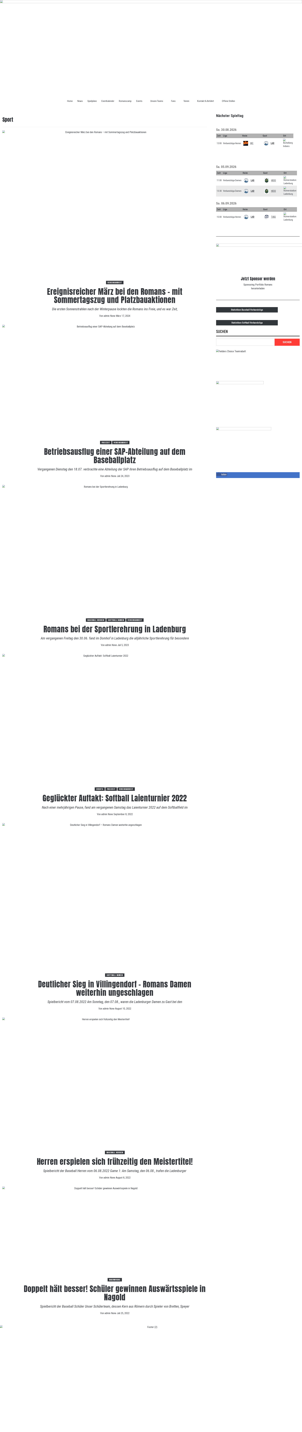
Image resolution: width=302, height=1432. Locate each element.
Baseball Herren (95, 620)
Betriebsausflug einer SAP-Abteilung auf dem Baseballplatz (114, 456)
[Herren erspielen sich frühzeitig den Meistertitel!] (104, 1086)
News (80, 101)
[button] (221, 474)
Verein (186, 101)
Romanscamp (125, 101)
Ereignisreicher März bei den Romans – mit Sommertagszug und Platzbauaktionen (114, 296)
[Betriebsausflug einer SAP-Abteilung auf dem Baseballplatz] (104, 384)
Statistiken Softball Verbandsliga (247, 322)
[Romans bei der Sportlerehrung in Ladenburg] (104, 553)
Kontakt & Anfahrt (205, 101)
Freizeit (106, 442)
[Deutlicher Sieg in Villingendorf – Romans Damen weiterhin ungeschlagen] (104, 900)
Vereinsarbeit (115, 282)
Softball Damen (116, 620)
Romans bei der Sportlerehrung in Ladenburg (114, 629)
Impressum (8, 1423)
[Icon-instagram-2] (296, 1425)
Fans (173, 101)
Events (139, 101)
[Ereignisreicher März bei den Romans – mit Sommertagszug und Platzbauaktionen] (104, 207)
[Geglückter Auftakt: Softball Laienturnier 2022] (104, 722)
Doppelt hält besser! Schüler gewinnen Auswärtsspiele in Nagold (115, 1293)
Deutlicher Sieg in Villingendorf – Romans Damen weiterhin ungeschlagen (114, 988)
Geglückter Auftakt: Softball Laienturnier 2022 (115, 798)
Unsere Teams (156, 101)
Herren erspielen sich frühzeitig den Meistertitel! (115, 1161)
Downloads (53, 1423)
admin (107, 315)
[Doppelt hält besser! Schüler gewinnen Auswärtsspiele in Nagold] (104, 1234)
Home (70, 101)
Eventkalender (107, 101)
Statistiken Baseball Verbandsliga (247, 310)
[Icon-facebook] (287, 1425)
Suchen (222, 331)
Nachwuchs (114, 1279)
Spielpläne (92, 101)
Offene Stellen (228, 101)
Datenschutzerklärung (30, 1423)
